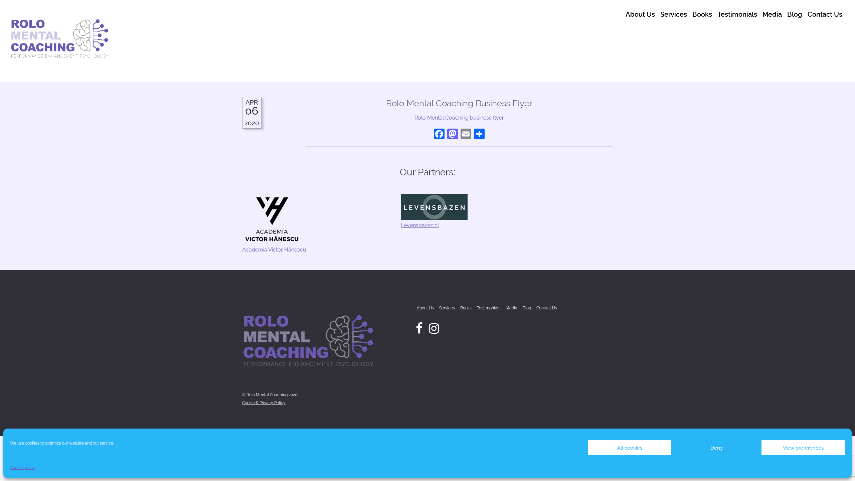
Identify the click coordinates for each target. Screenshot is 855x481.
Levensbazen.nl (420, 225)
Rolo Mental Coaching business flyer (459, 118)
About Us (640, 14)
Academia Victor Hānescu (274, 250)
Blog (794, 14)
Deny (716, 448)
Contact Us (825, 14)
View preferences (803, 448)
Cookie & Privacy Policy (264, 402)
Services (673, 14)
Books (702, 14)
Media (772, 14)
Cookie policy (22, 467)
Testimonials (737, 14)
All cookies (629, 448)
